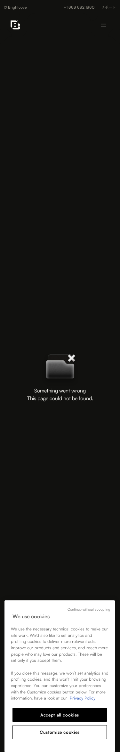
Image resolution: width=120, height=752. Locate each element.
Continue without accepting (89, 609)
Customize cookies (60, 732)
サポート (108, 7)
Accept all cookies (59, 714)
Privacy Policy (82, 698)
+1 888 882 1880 (79, 7)
